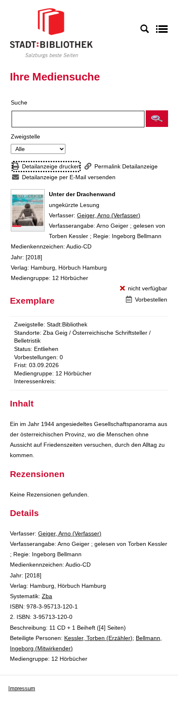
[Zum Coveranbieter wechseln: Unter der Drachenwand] (28, 210)
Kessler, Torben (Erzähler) (98, 638)
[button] (157, 118)
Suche (19, 102)
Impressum (21, 688)
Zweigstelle (25, 136)
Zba (47, 596)
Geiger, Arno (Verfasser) (108, 215)
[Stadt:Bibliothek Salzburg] (51, 32)
